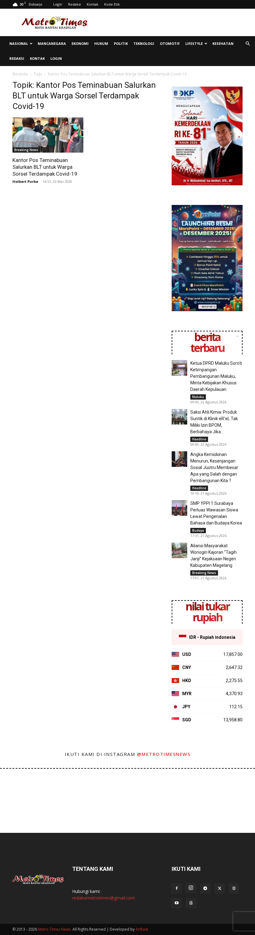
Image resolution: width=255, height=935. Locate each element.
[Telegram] (205, 889)
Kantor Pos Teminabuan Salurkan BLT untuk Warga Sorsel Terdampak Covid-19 (44, 167)
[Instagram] (191, 888)
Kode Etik (112, 4)
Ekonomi (80, 43)
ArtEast (142, 929)
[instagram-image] (15, 784)
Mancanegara (52, 43)
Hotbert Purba (25, 181)
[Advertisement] (169, 22)
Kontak (92, 4)
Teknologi (143, 43)
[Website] (234, 889)
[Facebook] (177, 889)
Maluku (198, 397)
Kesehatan (223, 43)
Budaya (198, 530)
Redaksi (74, 4)
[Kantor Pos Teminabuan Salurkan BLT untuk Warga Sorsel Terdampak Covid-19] (47, 135)
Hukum (101, 43)
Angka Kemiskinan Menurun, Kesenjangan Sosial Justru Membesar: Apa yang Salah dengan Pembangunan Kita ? (214, 467)
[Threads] (191, 903)
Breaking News (26, 150)
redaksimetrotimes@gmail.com (103, 898)
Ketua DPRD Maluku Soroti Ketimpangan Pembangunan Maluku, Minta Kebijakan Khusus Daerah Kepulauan (216, 376)
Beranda (20, 74)
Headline (199, 439)
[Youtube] (177, 903)
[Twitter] (220, 889)
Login (57, 4)
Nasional (18, 43)
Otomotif (170, 43)
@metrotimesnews (164, 754)
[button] (247, 44)
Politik (121, 43)
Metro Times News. (55, 929)
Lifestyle (194, 43)
